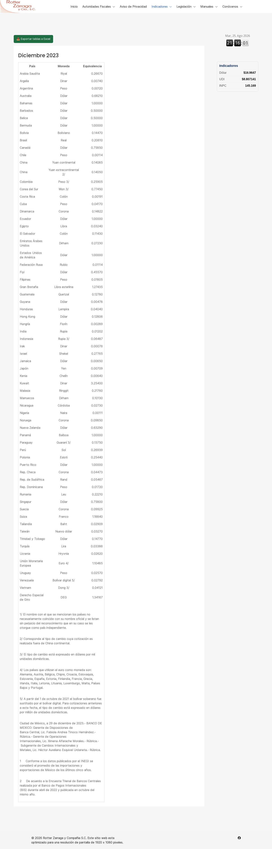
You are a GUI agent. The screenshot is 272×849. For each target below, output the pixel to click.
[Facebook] (239, 838)
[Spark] (20, 6)
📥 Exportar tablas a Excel (33, 39)
